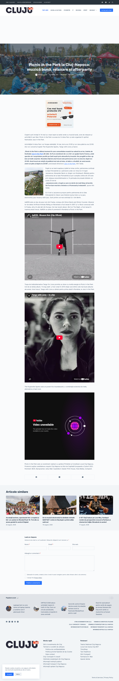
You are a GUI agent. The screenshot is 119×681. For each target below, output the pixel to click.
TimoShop (84, 649)
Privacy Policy (38, 577)
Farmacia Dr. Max (86, 657)
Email (51, 544)
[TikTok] (109, 2)
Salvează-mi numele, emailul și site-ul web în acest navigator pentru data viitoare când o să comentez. (56, 574)
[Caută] (112, 2)
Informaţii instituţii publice (79, 627)
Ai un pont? (47, 2)
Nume (27, 544)
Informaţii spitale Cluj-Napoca (103, 629)
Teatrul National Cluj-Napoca (90, 644)
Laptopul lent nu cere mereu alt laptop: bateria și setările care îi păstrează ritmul (21, 608)
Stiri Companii (85, 654)
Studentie (67, 10)
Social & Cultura (56, 10)
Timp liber (45, 10)
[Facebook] (102, 2)
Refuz (18, 674)
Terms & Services (97, 677)
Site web (75, 544)
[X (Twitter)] (59, 477)
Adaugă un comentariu (32, 553)
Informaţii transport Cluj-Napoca (102, 627)
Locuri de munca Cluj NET (89, 647)
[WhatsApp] (82, 477)
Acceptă (9, 674)
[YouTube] (18, 621)
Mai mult (92, 10)
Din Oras (78, 10)
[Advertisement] (59, 30)
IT (72, 10)
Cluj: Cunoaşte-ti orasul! (77, 624)
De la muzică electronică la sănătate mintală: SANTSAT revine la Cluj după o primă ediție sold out (59, 520)
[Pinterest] (15, 621)
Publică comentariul (33, 583)
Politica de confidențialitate (55, 649)
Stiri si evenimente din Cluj (82, 621)
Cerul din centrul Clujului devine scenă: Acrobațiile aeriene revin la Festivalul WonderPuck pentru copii (77, 608)
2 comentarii (80, 74)
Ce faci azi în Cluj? (106, 10)
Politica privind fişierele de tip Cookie (59, 652)
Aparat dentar (85, 659)
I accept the (34, 577)
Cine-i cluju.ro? (10, 2)
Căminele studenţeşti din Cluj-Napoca (100, 624)
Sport (85, 10)
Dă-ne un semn (37, 2)
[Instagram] (105, 2)
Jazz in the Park (37, 154)
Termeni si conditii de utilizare (103, 621)
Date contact (50, 654)
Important (63, 74)
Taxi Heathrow (85, 652)
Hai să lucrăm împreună (24, 2)
